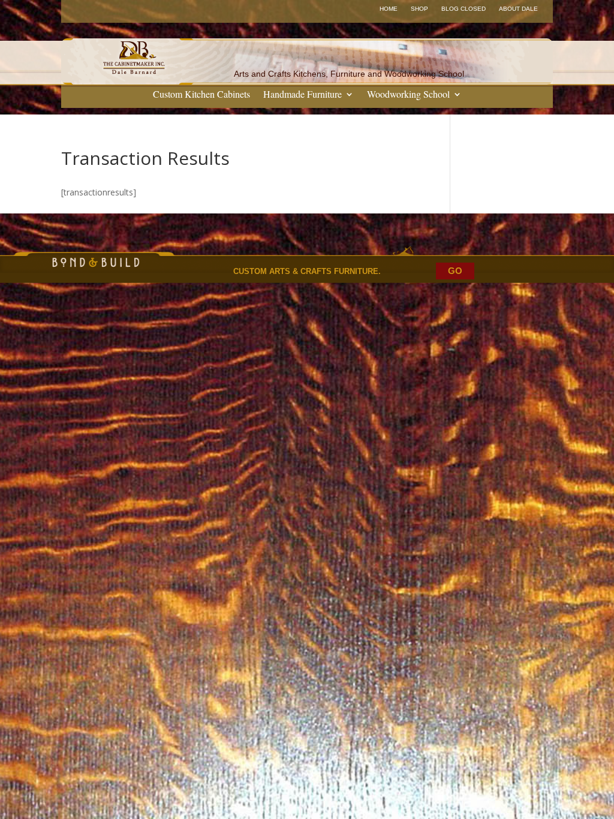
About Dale (518, 8)
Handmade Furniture (302, 95)
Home (389, 8)
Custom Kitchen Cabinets (201, 95)
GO (455, 271)
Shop (419, 8)
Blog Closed (463, 8)
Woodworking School (408, 95)
